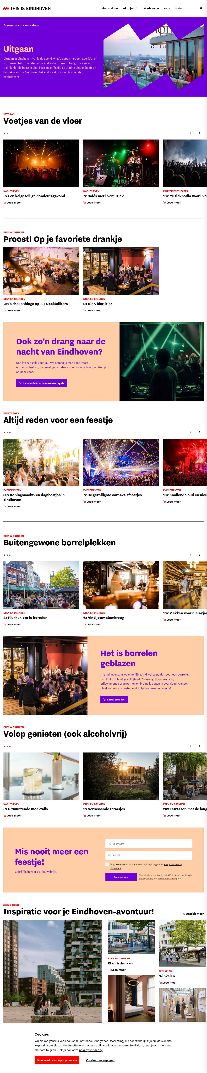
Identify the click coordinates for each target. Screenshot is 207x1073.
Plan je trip (130, 8)
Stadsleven (151, 8)
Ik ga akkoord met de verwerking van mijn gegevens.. (146, 866)
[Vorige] (191, 133)
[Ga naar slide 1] (4, 133)
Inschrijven (121, 877)
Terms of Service (166, 878)
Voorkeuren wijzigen (100, 1060)
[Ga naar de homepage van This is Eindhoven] (26, 8)
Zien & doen (109, 8)
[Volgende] (200, 133)
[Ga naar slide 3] (10, 432)
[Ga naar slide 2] (7, 133)
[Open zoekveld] (201, 8)
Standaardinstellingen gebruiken (57, 1060)
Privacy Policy (146, 878)
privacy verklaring (91, 1050)
